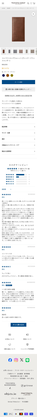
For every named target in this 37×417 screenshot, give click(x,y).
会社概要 (20, 374)
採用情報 (27, 374)
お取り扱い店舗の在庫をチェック (19, 89)
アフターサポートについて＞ (24, 370)
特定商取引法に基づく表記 (19, 376)
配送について (27, 339)
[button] (10, 174)
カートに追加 (18, 82)
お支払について (9, 339)
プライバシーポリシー (11, 378)
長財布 (8, 8)
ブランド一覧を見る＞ (18, 398)
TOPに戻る (30, 378)
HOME (3, 8)
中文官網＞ (25, 402)
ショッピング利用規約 (27, 349)
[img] (6, 194)
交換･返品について (9, 349)
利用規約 (23, 378)
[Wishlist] (31, 3)
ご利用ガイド (11, 374)
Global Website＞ (14, 402)
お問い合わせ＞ (8, 370)
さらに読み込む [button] (18, 325)
